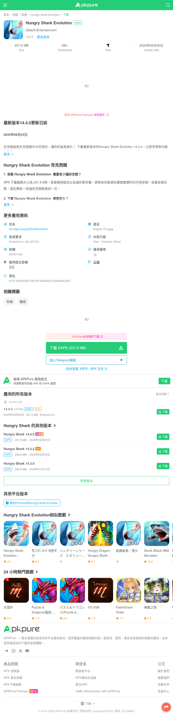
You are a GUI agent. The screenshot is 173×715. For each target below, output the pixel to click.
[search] (168, 5)
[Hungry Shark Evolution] (13, 29)
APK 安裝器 (11, 671)
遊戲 (15, 14)
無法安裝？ (162, 394)
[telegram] (6, 651)
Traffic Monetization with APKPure (97, 691)
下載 (164, 381)
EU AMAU (128, 711)
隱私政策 (85, 711)
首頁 (6, 14)
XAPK (78, 23)
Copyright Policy (103, 711)
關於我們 (163, 671)
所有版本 (86, 480)
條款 (117, 711)
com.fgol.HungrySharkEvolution (28, 229)
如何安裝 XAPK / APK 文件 (85, 368)
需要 (11, 267)
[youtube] (27, 651)
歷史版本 (43, 36)
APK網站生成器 (85, 677)
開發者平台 (82, 671)
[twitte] (20, 651)
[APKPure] (86, 5)
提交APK (81, 684)
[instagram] (13, 651)
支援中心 (163, 691)
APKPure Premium (16, 691)
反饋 (96, 262)
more (110, 229)
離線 (23, 301)
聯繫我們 (163, 677)
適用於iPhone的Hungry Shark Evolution (34, 503)
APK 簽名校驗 (13, 677)
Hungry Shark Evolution (45, 14)
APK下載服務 (12, 684)
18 (94, 254)
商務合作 (163, 684)
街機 (24, 14)
